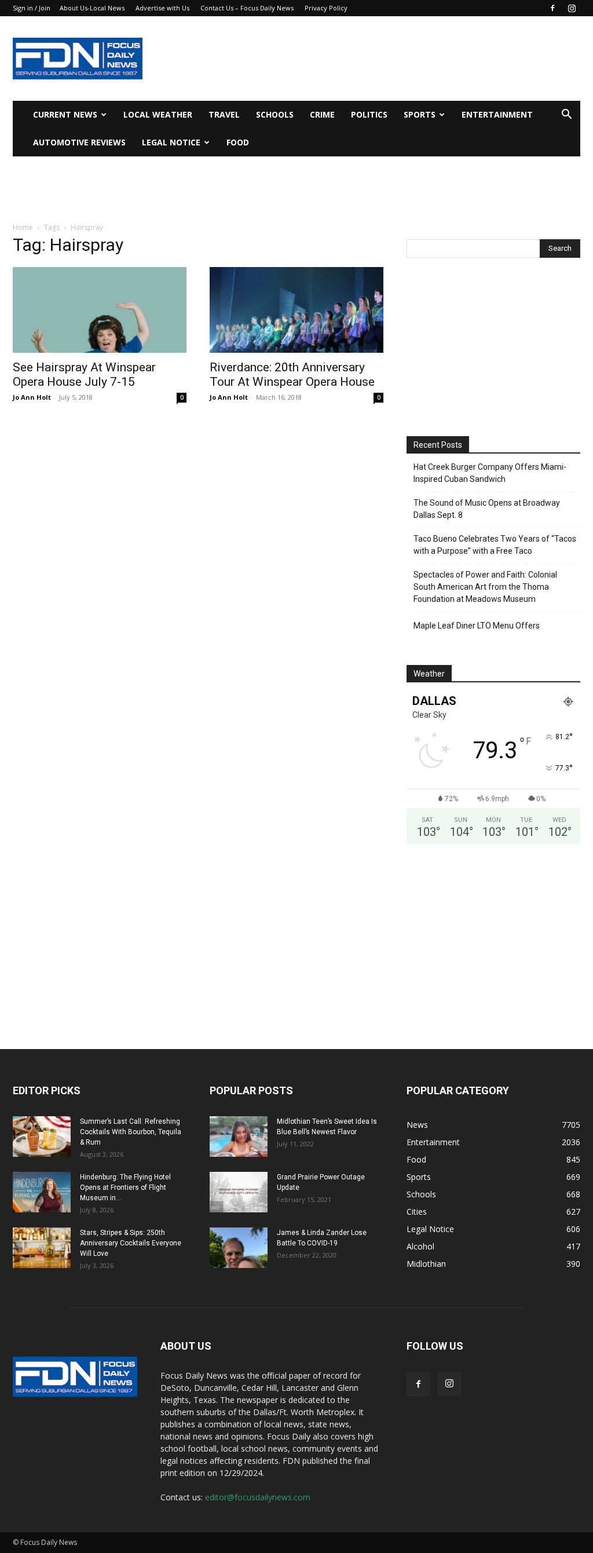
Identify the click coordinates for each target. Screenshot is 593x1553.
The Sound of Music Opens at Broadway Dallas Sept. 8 (486, 509)
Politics (369, 114)
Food (237, 142)
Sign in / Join (31, 7)
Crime (322, 114)
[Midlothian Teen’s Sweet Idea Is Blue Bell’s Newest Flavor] (239, 1136)
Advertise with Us (162, 7)
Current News (65, 114)
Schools (275, 114)
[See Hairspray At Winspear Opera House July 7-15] (99, 310)
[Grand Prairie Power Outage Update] (239, 1192)
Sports (419, 114)
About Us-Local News (92, 7)
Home (23, 227)
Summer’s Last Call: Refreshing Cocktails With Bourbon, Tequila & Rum (130, 1131)
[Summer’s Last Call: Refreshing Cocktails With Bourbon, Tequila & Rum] (42, 1136)
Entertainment (497, 114)
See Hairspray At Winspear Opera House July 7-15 (84, 374)
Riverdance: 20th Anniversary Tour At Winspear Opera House (292, 374)
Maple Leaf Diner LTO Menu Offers (476, 625)
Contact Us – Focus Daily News (247, 7)
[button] (566, 115)
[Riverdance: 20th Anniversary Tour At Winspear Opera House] (296, 310)
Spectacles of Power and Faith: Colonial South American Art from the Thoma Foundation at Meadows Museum (485, 587)
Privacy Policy (326, 7)
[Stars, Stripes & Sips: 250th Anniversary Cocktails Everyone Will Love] (42, 1247)
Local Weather (157, 114)
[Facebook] (552, 8)
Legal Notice (171, 142)
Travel (224, 114)
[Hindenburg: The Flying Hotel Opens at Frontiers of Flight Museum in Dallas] (42, 1192)
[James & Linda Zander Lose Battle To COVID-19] (239, 1247)
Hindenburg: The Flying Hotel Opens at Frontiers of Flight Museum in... (125, 1187)
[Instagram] (571, 8)
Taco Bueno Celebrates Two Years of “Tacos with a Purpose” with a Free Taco (494, 545)
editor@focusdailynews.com (257, 1497)
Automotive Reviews (79, 142)
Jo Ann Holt (32, 397)
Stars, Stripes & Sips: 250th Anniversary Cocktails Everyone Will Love (130, 1243)
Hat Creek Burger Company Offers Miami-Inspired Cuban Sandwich (489, 473)
